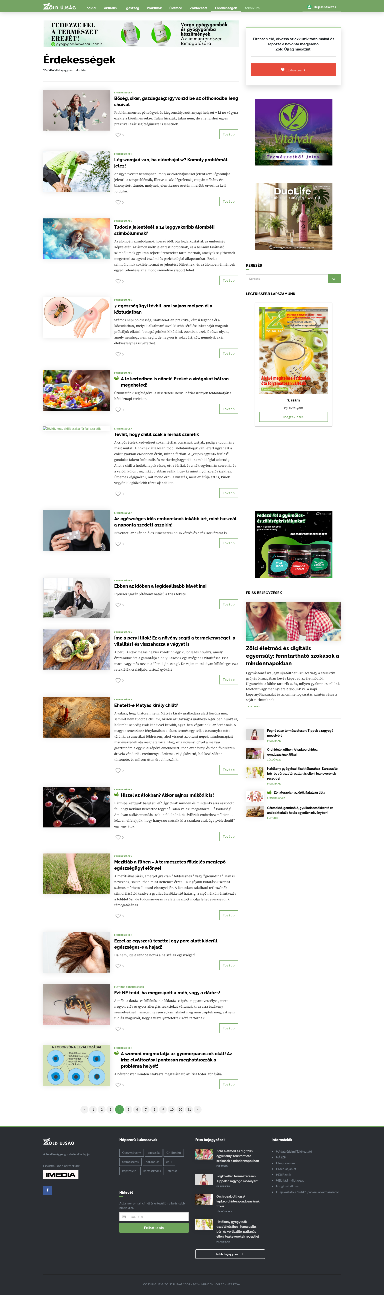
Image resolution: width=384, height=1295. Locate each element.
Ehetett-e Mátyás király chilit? (146, 705)
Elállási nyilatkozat (291, 1180)
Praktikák (154, 8)
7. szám (293, 400)
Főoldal (90, 8)
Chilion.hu (173, 1152)
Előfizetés (294, 70)
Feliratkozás (154, 1228)
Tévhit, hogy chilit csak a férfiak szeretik (156, 434)
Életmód (175, 8)
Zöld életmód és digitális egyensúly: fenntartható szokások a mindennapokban (292, 656)
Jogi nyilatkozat (289, 1186)
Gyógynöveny (131, 1152)
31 (189, 1109)
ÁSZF (282, 1157)
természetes (130, 1162)
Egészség (131, 8)
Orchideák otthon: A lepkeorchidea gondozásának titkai (238, 1201)
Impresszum (286, 1163)
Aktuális (110, 8)
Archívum (252, 8)
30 (180, 1109)
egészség (154, 1152)
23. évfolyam (293, 408)
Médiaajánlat (287, 1169)
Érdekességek (226, 8)
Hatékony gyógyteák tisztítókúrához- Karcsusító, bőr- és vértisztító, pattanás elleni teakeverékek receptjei (302, 773)
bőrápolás (152, 1162)
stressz (172, 1171)
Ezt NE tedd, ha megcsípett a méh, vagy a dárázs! (167, 992)
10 (172, 1109)
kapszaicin (129, 1171)
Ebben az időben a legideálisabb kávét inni (160, 586)
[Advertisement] (293, 466)
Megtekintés (293, 417)
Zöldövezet (199, 8)
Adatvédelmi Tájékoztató (295, 1151)
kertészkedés (152, 1171)
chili (169, 1162)
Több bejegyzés (227, 1254)
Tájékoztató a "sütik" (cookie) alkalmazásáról (308, 1192)
